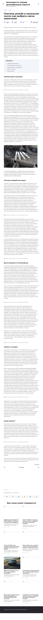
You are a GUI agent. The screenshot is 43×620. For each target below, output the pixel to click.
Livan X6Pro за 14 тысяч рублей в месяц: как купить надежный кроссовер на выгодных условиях (30, 596)
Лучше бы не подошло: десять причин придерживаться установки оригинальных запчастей (12, 596)
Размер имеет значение (13, 63)
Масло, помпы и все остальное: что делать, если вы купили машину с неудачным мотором (31, 546)
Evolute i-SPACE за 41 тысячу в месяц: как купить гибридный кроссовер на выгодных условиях (30, 521)
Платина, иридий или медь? (14, 65)
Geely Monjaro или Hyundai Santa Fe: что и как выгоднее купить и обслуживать (31, 572)
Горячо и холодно (11, 69)
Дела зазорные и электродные (14, 67)
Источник (37, 464)
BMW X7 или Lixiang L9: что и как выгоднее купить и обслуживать (11, 572)
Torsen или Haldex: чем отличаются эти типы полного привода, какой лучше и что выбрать (11, 547)
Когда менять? (10, 71)
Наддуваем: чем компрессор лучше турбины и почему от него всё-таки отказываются (11, 521)
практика (6, 489)
